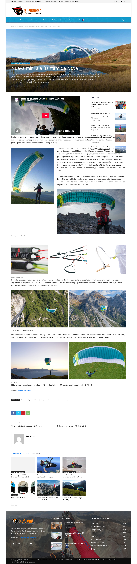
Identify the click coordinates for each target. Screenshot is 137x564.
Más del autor (37, 453)
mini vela (54, 400)
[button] (123, 20)
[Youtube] (124, 1)
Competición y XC (67, 495)
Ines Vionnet (18, 87)
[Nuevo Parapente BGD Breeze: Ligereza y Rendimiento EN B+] (23, 465)
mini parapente (44, 400)
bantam (23, 400)
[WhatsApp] (28, 413)
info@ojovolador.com (28, 538)
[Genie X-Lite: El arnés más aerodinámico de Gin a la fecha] (74, 465)
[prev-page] (12, 504)
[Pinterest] (23, 413)
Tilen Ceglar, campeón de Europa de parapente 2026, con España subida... (102, 104)
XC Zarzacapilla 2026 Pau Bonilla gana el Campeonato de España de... (101, 138)
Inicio (13, 26)
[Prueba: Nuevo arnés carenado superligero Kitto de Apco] (48, 465)
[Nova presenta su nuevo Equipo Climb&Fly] (74, 488)
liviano (36, 400)
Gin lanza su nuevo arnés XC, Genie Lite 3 (71, 426)
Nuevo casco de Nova (18, 498)
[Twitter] (119, 1)
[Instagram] (116, 1)
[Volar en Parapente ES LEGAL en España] (56, 546)
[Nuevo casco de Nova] (23, 488)
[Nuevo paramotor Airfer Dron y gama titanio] (56, 525)
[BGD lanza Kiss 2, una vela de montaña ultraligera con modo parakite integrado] (120, 128)
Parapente (20, 26)
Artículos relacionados (20, 453)
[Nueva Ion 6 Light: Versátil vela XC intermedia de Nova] (48, 488)
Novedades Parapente (32, 26)
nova (61, 400)
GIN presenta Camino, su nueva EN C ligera (26, 426)
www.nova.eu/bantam (24, 391)
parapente (68, 400)
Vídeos (39, 472)
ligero (30, 400)
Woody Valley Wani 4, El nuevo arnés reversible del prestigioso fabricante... (100, 116)
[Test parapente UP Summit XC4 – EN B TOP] (56, 535)
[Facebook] (114, 1)
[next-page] (16, 504)
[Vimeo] (122, 1)
